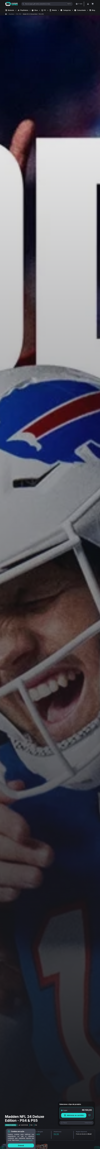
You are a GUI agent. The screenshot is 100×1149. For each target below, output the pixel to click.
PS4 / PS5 (18, 14)
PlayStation (11, 14)
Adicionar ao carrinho (76, 1115)
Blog (93, 10)
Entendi (21, 1145)
